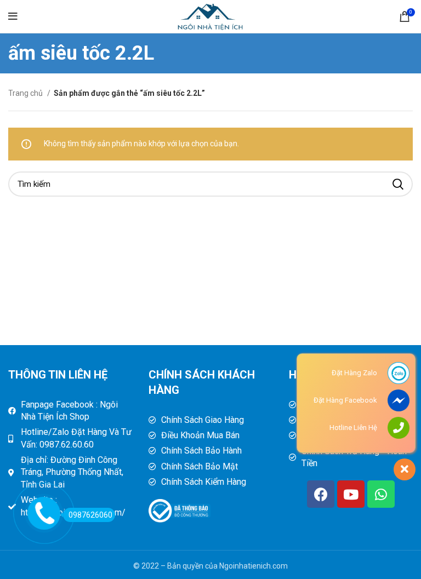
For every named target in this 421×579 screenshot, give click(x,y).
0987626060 (90, 515)
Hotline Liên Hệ (353, 427)
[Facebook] (320, 494)
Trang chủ (26, 93)
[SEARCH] (398, 184)
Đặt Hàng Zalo (354, 373)
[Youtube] (351, 494)
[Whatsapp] (381, 494)
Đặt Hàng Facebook (345, 400)
